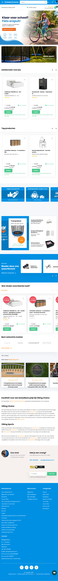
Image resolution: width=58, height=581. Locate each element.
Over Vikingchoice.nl (6, 492)
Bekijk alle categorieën (7, 273)
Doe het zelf (46, 506)
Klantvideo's (46, 508)
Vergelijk (8, 105)
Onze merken (5, 348)
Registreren (30, 492)
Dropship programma (7, 532)
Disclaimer (4, 497)
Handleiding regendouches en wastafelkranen (13, 515)
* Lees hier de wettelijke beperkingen (38, 477)
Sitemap (3, 508)
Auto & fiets (46, 504)
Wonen (45, 492)
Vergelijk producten (32, 499)
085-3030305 (34, 460)
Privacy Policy (5, 499)
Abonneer (52, 473)
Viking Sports (21, 401)
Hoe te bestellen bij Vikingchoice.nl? (10, 501)
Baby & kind (46, 494)
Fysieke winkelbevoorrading (8, 527)
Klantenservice (5, 506)
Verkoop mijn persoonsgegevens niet (11, 520)
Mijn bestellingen (31, 494)
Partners (3, 511)
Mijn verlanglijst (31, 497)
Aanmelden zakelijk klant (7, 522)
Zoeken (3, 513)
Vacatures (4, 518)
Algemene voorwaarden (7, 494)
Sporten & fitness (47, 499)
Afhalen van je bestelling (7, 530)
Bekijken (8, 112)
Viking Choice (13, 401)
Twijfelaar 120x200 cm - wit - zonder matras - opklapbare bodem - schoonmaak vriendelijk (14, 312)
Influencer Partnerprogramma (9, 525)
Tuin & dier (45, 501)
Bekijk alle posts (14, 359)
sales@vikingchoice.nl (47, 460)
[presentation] (52, 70)
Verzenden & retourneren (8, 504)
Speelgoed (45, 497)
